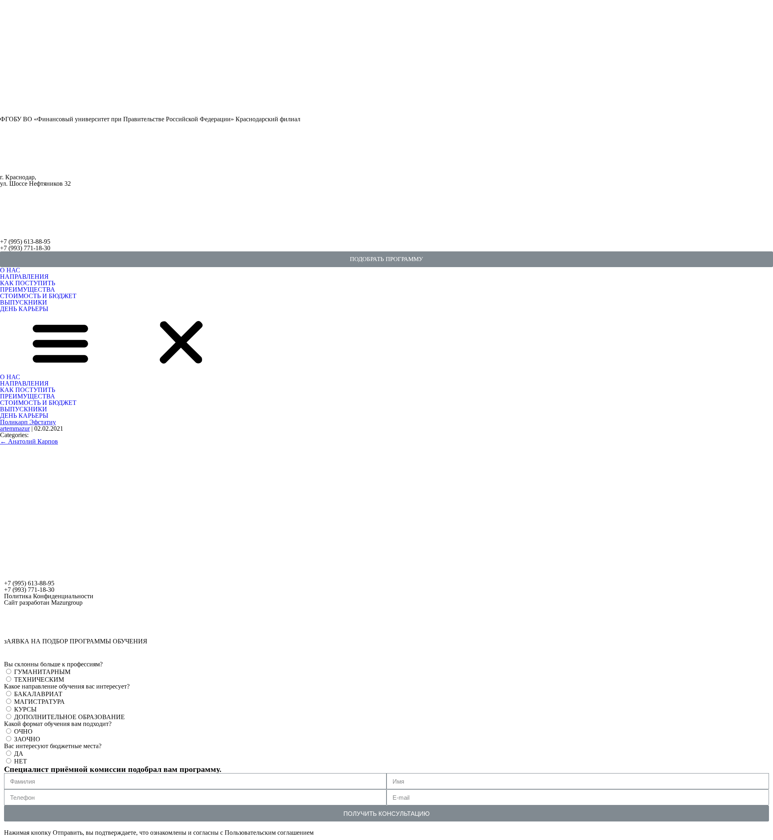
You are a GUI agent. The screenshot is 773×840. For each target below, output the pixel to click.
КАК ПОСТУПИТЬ (27, 283)
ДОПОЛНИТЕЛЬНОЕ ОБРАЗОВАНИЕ (69, 716)
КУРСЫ (25, 709)
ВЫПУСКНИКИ (23, 302)
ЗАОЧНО (27, 739)
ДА (18, 753)
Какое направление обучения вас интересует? (67, 686)
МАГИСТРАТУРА (39, 701)
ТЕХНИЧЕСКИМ (39, 679)
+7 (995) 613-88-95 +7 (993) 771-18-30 (25, 244)
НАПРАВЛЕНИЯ (24, 276)
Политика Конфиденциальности (48, 596)
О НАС (10, 270)
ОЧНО (23, 731)
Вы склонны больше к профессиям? (53, 664)
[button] (386, 259)
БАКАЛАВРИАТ (38, 694)
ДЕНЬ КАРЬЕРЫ (24, 308)
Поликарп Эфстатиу (28, 422)
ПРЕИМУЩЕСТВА (27, 289)
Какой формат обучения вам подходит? (58, 724)
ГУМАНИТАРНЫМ (42, 671)
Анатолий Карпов (29, 441)
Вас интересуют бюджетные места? (52, 746)
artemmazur (15, 428)
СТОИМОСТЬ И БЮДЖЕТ (38, 295)
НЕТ (20, 761)
